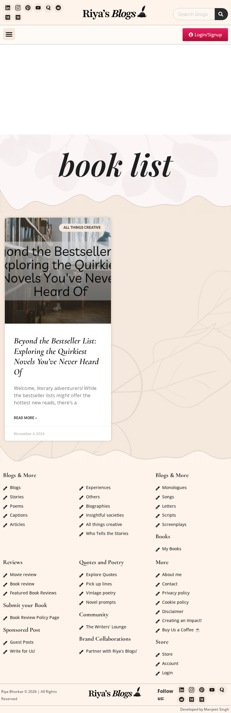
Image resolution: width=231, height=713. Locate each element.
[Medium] (8, 17)
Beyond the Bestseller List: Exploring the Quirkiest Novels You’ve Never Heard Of (56, 356)
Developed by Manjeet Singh (204, 709)
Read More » (25, 418)
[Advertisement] (115, 89)
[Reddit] (58, 8)
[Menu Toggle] (9, 34)
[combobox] (194, 14)
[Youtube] (38, 8)
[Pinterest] (28, 8)
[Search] (221, 14)
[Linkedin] (8, 8)
